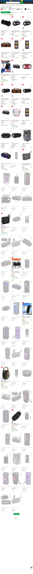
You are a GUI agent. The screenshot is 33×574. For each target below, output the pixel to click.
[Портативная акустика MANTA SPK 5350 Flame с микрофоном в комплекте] (16, 308)
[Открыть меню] (1, 2)
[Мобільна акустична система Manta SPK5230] (27, 332)
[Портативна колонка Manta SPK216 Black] (6, 155)
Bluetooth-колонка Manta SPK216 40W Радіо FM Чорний (5, 53)
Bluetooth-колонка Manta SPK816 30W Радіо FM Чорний (16, 53)
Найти (21, 2)
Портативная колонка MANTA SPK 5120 (6, 295)
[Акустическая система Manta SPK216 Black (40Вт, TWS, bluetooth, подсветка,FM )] (16, 286)
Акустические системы (19, 5)
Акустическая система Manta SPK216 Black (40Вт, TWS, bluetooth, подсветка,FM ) (16, 295)
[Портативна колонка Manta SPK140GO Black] (6, 499)
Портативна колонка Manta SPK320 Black (15, 228)
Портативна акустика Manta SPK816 (26, 121)
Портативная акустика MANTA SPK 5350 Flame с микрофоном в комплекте (16, 317)
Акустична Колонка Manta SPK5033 (26, 144)
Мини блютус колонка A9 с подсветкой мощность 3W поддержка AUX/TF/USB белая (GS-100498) (16, 121)
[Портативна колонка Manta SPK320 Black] (16, 219)
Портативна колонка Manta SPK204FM (5, 31)
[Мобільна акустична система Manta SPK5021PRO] (16, 178)
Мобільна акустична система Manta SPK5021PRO (16, 187)
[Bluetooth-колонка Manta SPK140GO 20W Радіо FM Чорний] (16, 22)
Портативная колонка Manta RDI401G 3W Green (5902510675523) (15, 251)
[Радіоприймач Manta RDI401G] (16, 353)
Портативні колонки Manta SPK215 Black (27, 251)
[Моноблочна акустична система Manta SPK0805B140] (27, 396)
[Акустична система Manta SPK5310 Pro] (27, 439)
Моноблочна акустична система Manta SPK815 (5, 362)
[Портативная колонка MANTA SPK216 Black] (6, 263)
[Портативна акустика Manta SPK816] (27, 112)
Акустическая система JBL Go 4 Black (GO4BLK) (5, 228)
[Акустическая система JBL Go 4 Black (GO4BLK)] (6, 219)
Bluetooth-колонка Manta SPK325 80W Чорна (16, 75)
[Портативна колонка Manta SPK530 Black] (6, 242)
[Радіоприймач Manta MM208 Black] (27, 373)
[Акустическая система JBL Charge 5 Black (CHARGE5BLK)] (16, 416)
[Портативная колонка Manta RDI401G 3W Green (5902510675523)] (16, 242)
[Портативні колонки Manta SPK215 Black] (27, 242)
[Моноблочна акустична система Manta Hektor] (27, 353)
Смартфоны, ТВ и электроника (6, 5)
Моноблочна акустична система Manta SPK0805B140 (26, 405)
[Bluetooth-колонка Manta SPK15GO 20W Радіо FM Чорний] (6, 90)
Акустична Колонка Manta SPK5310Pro (26, 467)
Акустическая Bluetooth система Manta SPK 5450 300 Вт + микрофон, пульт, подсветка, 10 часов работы (16, 341)
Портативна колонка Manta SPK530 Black (5, 251)
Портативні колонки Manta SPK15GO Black (15, 144)
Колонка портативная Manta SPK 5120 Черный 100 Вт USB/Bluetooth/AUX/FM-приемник (27, 272)
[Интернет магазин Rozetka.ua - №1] (4, 2)
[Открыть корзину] (31, 2)
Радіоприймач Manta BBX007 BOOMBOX (5, 144)
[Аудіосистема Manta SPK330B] (27, 416)
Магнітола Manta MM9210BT (26, 74)
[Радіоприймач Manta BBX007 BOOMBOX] (6, 135)
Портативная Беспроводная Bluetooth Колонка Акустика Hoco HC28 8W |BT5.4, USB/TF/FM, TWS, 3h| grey (27, 164)
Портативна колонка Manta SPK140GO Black (5, 508)
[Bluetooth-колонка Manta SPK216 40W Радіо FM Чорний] (6, 44)
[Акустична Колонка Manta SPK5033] (27, 135)
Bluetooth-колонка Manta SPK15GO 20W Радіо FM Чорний (5, 99)
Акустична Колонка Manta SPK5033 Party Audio (15, 467)
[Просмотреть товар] (1, 73)
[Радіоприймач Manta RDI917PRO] (6, 396)
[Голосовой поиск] (19, 2)
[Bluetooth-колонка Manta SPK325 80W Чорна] (16, 66)
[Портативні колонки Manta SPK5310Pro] (27, 178)
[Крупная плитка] (30, 12)
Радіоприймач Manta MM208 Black (27, 381)
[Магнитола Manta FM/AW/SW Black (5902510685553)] (6, 198)
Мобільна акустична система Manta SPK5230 (26, 341)
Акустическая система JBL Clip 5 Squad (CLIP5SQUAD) (5, 382)
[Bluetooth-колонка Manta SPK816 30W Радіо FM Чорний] (16, 44)
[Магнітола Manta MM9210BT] (27, 66)
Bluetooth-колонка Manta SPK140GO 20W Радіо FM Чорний (16, 31)
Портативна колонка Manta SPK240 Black (15, 207)
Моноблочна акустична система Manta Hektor (26, 362)
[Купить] (10, 34)
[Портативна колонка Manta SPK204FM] (6, 22)
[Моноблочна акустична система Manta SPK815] (6, 353)
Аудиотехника (13, 5)
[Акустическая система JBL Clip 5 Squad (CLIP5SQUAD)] (6, 373)
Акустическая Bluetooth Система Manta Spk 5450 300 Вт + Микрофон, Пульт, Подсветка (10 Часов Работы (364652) (26, 487)
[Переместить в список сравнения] (10, 19)
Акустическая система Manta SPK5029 (16, 164)
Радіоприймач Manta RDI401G (16, 361)
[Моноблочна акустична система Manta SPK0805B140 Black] (6, 332)
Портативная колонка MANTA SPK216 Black (5, 272)
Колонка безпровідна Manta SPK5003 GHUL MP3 (26, 228)
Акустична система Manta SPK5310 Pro (27, 448)
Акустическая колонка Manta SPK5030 (5, 187)
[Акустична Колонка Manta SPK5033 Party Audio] (16, 458)
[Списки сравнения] (29, 2)
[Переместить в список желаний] (10, 17)
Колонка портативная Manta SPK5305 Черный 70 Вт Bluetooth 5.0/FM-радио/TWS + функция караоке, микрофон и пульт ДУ (26, 295)
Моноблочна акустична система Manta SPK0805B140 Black (5, 341)
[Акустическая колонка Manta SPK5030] (6, 178)
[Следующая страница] (30, 518)
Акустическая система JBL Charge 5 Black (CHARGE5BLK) (16, 424)
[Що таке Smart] (17, 35)
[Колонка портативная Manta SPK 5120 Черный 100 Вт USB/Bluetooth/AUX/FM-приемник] (27, 263)
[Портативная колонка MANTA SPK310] (27, 198)
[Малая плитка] (31, 12)
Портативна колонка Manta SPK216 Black (6, 164)
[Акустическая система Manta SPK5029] (16, 155)
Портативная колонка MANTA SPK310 (26, 207)
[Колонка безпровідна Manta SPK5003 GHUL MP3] (27, 219)
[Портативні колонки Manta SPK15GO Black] (16, 135)
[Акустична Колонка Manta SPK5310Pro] (27, 458)
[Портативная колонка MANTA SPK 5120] (6, 286)
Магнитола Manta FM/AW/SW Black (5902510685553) (5, 207)
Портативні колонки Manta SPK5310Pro (26, 187)
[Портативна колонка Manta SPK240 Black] (16, 198)
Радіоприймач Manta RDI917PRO (5, 404)
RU (24, 2)
